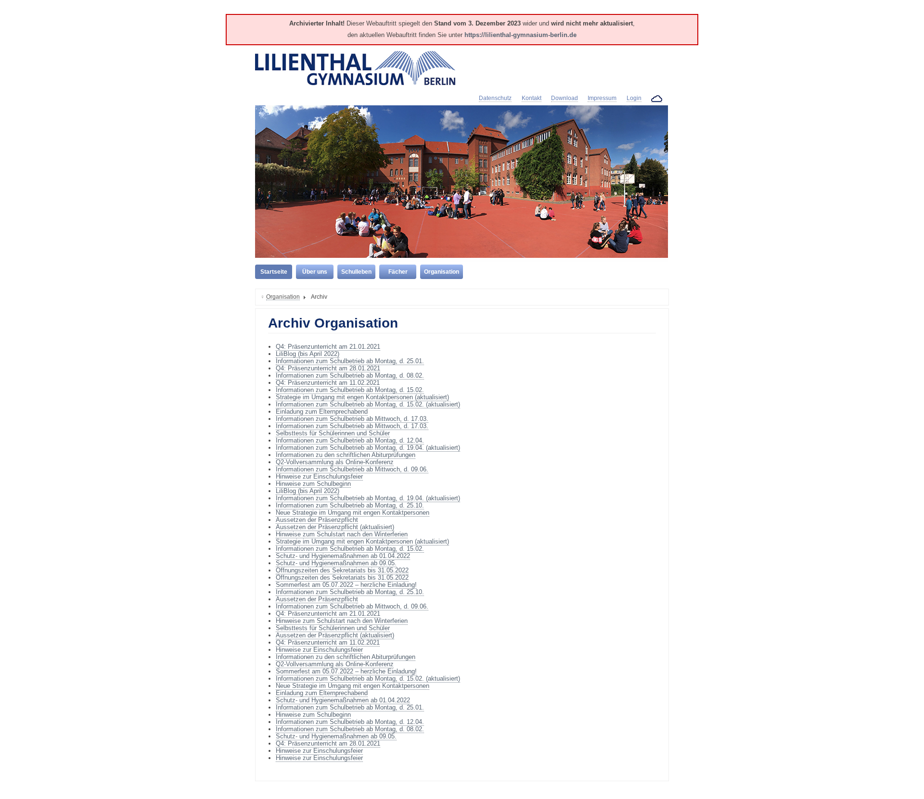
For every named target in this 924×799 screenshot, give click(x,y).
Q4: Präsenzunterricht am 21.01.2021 (328, 346)
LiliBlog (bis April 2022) (307, 353)
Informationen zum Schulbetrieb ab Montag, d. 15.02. (350, 389)
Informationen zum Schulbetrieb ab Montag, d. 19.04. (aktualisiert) (368, 447)
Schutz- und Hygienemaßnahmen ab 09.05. (336, 563)
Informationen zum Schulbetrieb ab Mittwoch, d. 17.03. (352, 418)
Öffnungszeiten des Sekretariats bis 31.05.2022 (342, 570)
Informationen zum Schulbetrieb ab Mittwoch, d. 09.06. (352, 469)
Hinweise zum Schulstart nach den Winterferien (342, 534)
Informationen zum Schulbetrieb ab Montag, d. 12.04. (350, 440)
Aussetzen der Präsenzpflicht (317, 519)
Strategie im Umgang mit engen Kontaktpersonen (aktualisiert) (362, 397)
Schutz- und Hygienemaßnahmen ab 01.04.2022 (343, 555)
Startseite (273, 271)
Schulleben (356, 271)
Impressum (602, 98)
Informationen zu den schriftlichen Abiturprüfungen (345, 454)
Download (564, 98)
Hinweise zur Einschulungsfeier (319, 476)
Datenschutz (495, 98)
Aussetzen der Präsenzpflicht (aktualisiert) (335, 527)
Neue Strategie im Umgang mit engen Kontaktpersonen (352, 512)
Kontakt (531, 98)
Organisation (441, 271)
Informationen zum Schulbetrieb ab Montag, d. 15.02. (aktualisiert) (368, 404)
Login (634, 98)
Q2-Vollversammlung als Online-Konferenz (335, 462)
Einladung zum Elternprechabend (322, 411)
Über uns (314, 271)
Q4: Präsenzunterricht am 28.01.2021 (328, 368)
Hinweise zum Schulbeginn (313, 483)
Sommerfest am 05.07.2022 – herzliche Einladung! (346, 584)
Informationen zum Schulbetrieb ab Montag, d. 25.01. (350, 361)
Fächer (398, 271)
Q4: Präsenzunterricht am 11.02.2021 (328, 382)
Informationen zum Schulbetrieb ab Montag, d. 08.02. (350, 375)
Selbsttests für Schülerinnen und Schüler (333, 433)
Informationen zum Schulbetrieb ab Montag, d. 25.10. (350, 505)
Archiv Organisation (333, 323)
